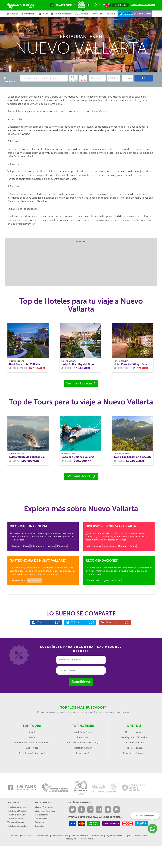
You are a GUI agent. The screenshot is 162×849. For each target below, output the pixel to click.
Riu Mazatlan (83, 737)
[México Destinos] (22, 5)
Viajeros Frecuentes (44, 807)
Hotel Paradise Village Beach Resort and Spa (133, 364)
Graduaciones (41, 815)
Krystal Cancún (82, 753)
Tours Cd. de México (17, 815)
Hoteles (51, 546)
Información (37, 546)
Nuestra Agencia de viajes (22, 836)
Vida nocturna (94, 546)
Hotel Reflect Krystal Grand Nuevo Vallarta (80, 364)
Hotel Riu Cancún (83, 748)
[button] (63, 13)
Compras (122, 546)
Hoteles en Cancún (16, 807)
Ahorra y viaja (87, 839)
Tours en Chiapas (15, 822)
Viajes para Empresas (45, 811)
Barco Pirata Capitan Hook (32, 753)
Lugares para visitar (111, 580)
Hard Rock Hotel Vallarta (24, 364)
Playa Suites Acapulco (134, 753)
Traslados (39, 826)
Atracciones (109, 546)
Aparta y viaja (71, 839)
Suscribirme (81, 682)
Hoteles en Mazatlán (17, 811)
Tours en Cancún (15, 818)
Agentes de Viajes (114, 836)
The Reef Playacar (134, 748)
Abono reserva (141, 836)
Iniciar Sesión (120, 5)
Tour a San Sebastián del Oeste (133, 456)
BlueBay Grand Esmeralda (134, 737)
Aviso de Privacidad (80, 836)
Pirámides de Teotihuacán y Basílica (32, 742)
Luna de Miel (41, 818)
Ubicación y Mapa (20, 546)
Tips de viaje (93, 580)
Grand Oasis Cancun (83, 732)
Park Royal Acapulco (134, 742)
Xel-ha (32, 737)
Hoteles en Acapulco (17, 826)
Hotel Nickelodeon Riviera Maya (83, 742)
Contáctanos (43, 836)
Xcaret (32, 732)
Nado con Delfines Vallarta (77, 456)
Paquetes (62, 546)
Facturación (97, 836)
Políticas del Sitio (60, 836)
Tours (133, 546)
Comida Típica (18, 580)
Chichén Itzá (31, 748)
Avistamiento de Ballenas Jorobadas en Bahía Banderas (28, 456)
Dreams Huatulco (134, 732)
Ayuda (128, 836)
